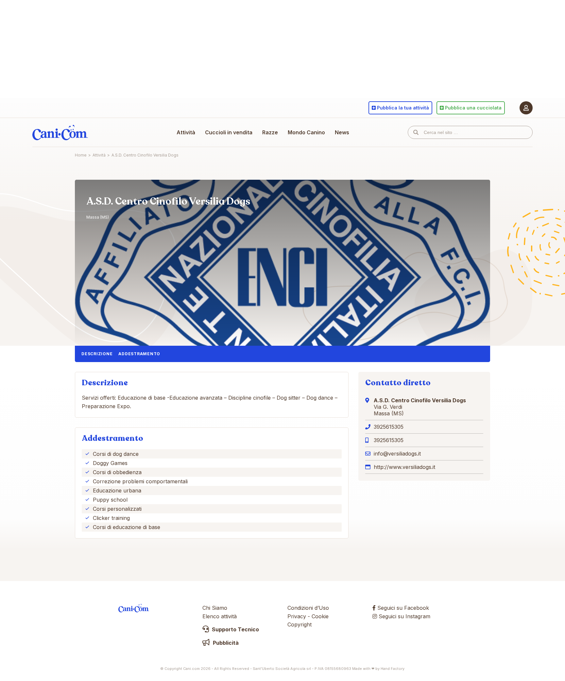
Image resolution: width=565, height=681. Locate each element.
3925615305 (388, 427)
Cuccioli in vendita (228, 132)
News (342, 132)
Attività (186, 132)
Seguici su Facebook (402, 608)
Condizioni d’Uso (308, 608)
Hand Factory (392, 668)
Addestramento (139, 353)
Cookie (320, 616)
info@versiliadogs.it (397, 453)
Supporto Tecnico (235, 629)
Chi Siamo (214, 608)
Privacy (296, 616)
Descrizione (96, 353)
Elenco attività (219, 616)
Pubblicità (225, 642)
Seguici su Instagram (403, 616)
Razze (270, 132)
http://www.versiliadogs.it (404, 467)
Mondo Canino (306, 132)
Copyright (299, 624)
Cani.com (60, 132)
